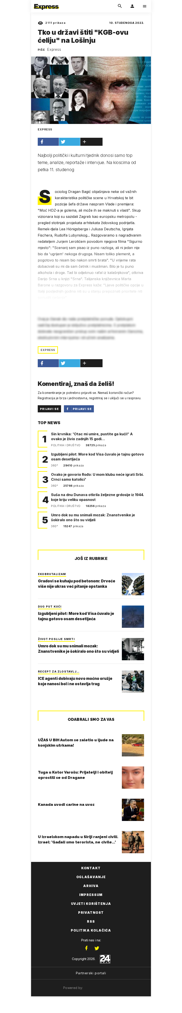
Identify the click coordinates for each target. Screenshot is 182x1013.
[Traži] (120, 6)
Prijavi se (49, 409)
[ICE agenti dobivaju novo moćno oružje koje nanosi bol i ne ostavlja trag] (133, 682)
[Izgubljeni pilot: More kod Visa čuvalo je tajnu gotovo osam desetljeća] (133, 617)
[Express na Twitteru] (96, 948)
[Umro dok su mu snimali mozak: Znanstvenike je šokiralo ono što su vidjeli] (133, 649)
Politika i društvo (66, 445)
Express (54, 49)
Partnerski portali (91, 973)
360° (55, 465)
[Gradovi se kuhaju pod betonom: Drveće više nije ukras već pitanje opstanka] (133, 584)
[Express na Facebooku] (86, 948)
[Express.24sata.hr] (46, 3)
